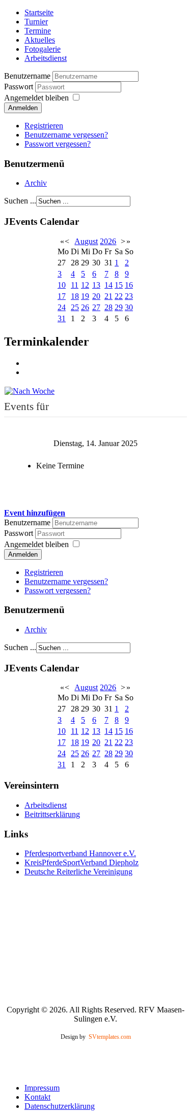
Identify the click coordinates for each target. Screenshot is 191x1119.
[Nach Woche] (29, 390)
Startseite (38, 12)
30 (129, 307)
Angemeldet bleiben (36, 97)
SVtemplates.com (110, 1036)
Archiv (35, 183)
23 (129, 296)
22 (119, 296)
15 (119, 285)
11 (74, 285)
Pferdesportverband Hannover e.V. (80, 853)
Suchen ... (20, 200)
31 (62, 318)
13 (96, 285)
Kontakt (37, 1097)
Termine (37, 30)
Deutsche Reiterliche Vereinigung (78, 871)
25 (75, 307)
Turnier (36, 21)
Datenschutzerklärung (59, 1106)
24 (62, 307)
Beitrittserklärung (52, 814)
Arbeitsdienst (45, 58)
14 (108, 285)
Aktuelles (39, 40)
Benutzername (27, 76)
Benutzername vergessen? (66, 134)
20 (96, 296)
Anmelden (23, 108)
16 (129, 285)
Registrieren (43, 125)
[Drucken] (28, 363)
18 (75, 296)
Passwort (19, 86)
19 (85, 296)
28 (108, 307)
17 (62, 296)
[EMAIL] (28, 372)
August (86, 241)
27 (96, 307)
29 (119, 307)
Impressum (42, 1087)
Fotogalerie (42, 49)
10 (62, 285)
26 (85, 307)
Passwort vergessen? (57, 144)
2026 (108, 241)
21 (108, 296)
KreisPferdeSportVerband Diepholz (81, 862)
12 (85, 285)
